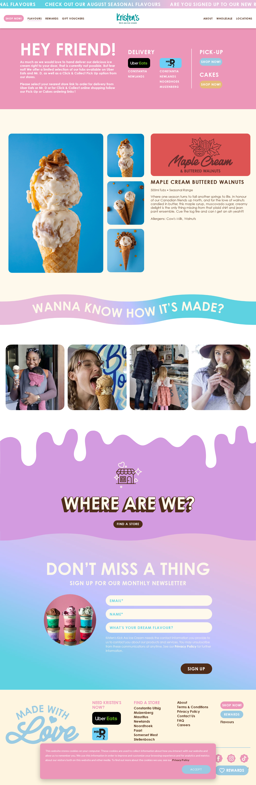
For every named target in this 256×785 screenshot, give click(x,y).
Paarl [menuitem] (138, 730)
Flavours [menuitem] (227, 722)
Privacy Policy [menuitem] (188, 711)
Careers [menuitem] (183, 725)
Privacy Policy (180, 760)
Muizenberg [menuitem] (143, 712)
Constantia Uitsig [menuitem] (147, 708)
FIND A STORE (128, 524)
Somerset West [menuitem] (146, 735)
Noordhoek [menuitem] (143, 726)
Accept (196, 769)
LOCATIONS (244, 18)
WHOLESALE (224, 18)
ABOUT (208, 18)
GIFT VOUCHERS (73, 18)
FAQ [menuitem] (180, 720)
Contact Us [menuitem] (186, 716)
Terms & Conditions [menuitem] (192, 707)
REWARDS (51, 18)
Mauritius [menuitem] (141, 717)
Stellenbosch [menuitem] (144, 739)
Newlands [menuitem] (142, 721)
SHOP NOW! (211, 62)
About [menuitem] (182, 702)
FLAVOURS (35, 18)
